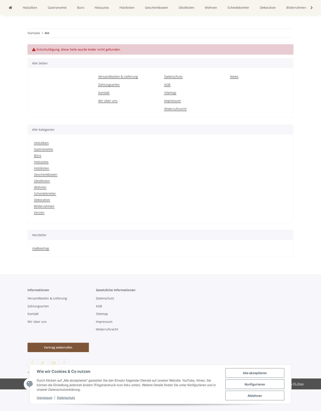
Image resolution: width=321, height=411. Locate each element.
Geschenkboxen (45, 174)
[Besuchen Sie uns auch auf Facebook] (32, 363)
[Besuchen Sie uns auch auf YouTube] (53, 363)
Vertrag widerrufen (58, 347)
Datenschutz (66, 397)
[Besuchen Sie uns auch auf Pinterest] (64, 363)
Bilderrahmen (44, 206)
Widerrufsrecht (175, 109)
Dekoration (42, 200)
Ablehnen (255, 395)
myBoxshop (40, 248)
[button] (309, 7)
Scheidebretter (45, 193)
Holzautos (41, 162)
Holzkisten (41, 168)
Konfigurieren (255, 384)
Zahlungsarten (109, 85)
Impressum (44, 397)
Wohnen (40, 187)
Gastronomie (43, 149)
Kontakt (103, 93)
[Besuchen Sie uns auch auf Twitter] (42, 363)
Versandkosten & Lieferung (118, 76)
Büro (37, 155)
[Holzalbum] (10, 7)
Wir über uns (107, 101)
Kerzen (39, 212)
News (234, 76)
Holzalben (41, 143)
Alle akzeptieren (255, 373)
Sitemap (170, 93)
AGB (167, 85)
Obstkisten (42, 181)
